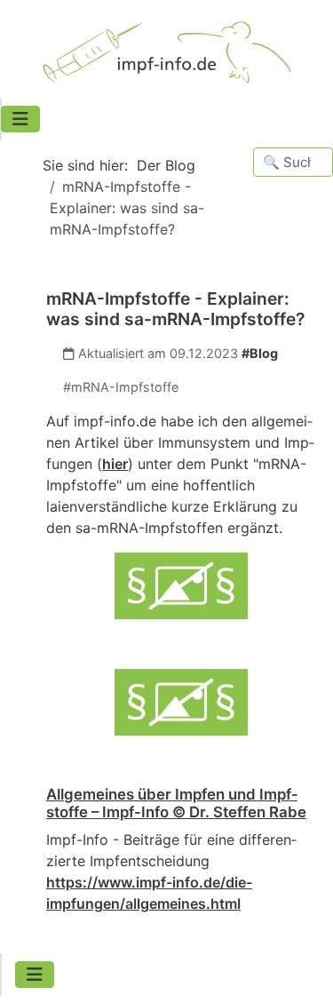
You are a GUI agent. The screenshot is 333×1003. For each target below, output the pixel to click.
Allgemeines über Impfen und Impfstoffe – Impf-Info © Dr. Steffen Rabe (176, 803)
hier (115, 464)
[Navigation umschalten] (20, 119)
